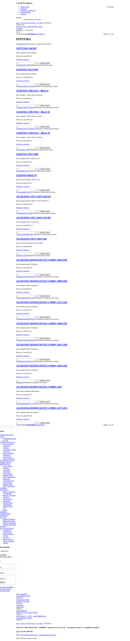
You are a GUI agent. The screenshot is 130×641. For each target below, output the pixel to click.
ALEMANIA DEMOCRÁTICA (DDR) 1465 (39, 387)
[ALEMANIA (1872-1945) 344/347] (24, 192)
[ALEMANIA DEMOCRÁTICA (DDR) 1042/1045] (21, 255)
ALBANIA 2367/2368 (27, 154)
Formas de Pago (25, 12)
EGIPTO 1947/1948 (22, 601)
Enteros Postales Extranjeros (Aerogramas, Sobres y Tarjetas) (8, 456)
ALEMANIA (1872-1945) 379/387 (33, 217)
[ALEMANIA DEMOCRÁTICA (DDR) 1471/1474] (26, 404)
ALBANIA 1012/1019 (27, 69)
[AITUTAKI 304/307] (22, 44)
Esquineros (6, 501)
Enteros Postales (8, 534)
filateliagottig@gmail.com (47, 635)
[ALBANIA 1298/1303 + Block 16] (26, 107)
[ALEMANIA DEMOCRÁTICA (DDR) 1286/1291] (26, 319)
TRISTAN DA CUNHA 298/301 (27, 612)
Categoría (19, 28)
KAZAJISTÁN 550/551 (24, 618)
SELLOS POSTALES (28, 23)
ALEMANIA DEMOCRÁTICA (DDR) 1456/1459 (41, 365)
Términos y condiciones (28, 10)
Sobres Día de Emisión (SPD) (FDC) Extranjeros (9, 484)
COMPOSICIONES (9, 439)
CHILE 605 (20, 607)
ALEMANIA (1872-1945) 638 (31, 239)
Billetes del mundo (9, 521)
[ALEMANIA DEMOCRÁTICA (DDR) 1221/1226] (26, 298)
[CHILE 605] (19, 605)
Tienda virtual (24, 7)
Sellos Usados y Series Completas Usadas (8, 541)
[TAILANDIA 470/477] (21, 594)
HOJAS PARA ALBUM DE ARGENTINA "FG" (8, 505)
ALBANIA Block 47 (26, 175)
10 (34, 34)
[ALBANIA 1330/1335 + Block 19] (26, 129)
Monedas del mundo (9, 525)
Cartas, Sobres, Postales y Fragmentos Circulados (8, 469)
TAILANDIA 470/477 (23, 596)
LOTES (5, 440)
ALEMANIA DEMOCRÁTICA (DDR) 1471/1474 (41, 408)
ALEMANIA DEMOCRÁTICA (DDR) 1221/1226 (41, 302)
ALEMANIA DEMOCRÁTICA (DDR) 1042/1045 (41, 260)
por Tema (40, 23)
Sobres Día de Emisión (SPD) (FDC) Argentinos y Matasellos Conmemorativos (9, 477)
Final (42, 34)
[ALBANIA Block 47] (22, 171)
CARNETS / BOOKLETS (7, 531)
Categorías (23, 9)
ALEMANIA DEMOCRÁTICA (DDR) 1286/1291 (41, 323)
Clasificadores (7, 499)
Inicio (18, 23)
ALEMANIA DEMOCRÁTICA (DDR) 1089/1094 (41, 281)
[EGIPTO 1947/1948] (22, 600)
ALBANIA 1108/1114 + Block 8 (32, 90)
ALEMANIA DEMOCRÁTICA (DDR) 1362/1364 (41, 344)
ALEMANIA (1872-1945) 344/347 (33, 196)
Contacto (23, 14)
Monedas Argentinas (9, 523)
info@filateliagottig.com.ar (29, 635)
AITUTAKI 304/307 (26, 48)
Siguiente (38, 34)
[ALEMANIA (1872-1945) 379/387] (24, 213)
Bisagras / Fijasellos (9, 495)
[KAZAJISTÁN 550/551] (31, 616)
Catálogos (6, 497)
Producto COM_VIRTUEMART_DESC (29, 26)
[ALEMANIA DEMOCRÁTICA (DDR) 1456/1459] (26, 361)
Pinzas (5, 510)
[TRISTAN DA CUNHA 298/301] (21, 611)
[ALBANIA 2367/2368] (23, 150)
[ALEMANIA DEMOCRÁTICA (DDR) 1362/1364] (26, 340)
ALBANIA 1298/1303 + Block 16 (33, 112)
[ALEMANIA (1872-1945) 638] (25, 234)
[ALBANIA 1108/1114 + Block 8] (25, 86)
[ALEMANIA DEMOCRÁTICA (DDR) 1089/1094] (26, 277)
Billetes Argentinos (9, 519)
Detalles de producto (22, 59)
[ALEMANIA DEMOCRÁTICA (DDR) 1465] (20, 382)
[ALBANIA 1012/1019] (23, 65)
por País (5, 536)
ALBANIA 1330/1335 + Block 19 (33, 133)
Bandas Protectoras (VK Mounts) (9, 492)
